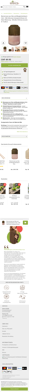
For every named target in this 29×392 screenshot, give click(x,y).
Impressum (5, 326)
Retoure (4, 352)
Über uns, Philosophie (7, 328)
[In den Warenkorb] (25, 223)
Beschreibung (6, 98)
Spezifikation (6, 136)
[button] (28, 50)
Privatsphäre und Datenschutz (9, 344)
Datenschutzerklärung (8, 386)
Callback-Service (6, 333)
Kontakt (4, 331)
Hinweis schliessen (14, 388)
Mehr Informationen (22, 131)
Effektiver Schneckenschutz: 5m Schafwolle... (14, 197)
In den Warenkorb (14, 65)
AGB (3, 350)
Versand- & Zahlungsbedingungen (10, 347)
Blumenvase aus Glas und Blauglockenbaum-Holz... (14, 162)
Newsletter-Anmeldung (7, 336)
